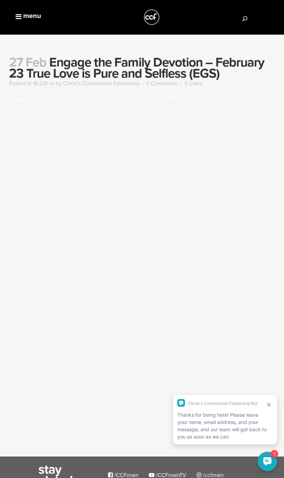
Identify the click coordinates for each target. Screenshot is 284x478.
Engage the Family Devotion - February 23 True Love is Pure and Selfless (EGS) (103, 98)
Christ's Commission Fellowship (101, 83)
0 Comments (161, 83)
